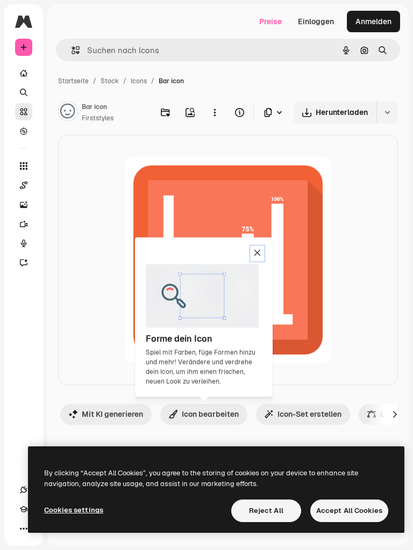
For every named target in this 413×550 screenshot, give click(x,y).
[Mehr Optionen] (214, 112)
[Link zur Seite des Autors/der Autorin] (67, 113)
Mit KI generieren (112, 414)
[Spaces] (23, 185)
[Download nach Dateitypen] (273, 113)
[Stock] (23, 111)
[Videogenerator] (23, 224)
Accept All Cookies (349, 510)
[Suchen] (23, 92)
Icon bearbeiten (210, 414)
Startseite (73, 81)
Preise (270, 21)
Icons (139, 81)
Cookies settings (73, 510)
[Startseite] (23, 73)
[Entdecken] (23, 131)
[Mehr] (23, 528)
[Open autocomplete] (71, 50)
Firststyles (97, 118)
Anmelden (373, 21)
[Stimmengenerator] (23, 243)
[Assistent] (23, 262)
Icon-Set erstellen (309, 414)
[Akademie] (23, 509)
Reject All (266, 510)
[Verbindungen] (23, 489)
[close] (257, 253)
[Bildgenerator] (23, 204)
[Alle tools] (23, 166)
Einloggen (316, 21)
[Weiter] (394, 414)
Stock (110, 81)
